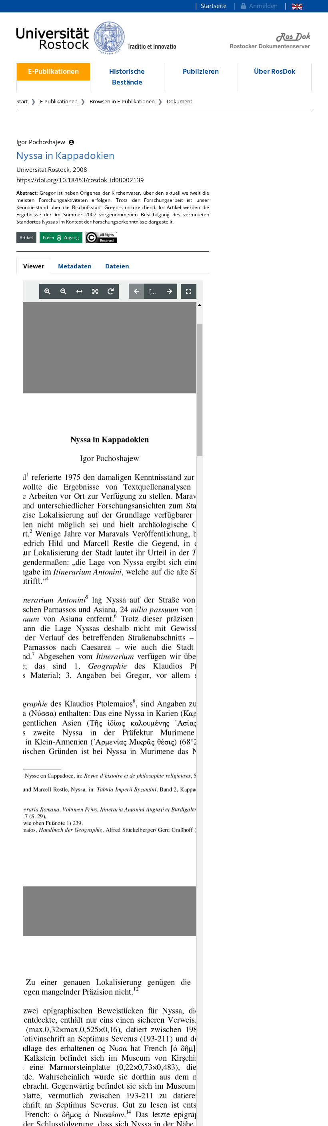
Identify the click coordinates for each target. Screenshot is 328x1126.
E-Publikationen (53, 72)
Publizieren (201, 72)
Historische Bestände (127, 77)
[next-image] (169, 291)
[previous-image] (136, 291)
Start (22, 101)
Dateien (117, 266)
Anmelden (262, 6)
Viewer (33, 266)
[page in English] (293, 6)
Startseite (213, 6)
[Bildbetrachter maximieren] (188, 291)
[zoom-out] (63, 291)
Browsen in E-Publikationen (122, 101)
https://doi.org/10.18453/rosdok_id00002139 (80, 180)
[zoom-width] (79, 291)
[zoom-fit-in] (95, 291)
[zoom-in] (47, 291)
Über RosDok (274, 72)
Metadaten (75, 266)
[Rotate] (110, 291)
